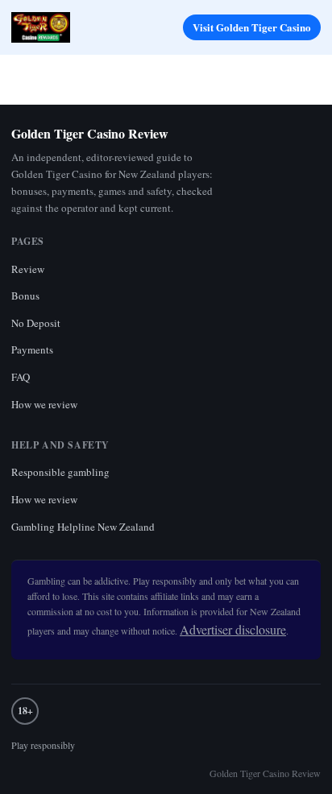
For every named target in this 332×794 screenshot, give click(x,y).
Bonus (25, 295)
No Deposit (35, 323)
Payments (32, 349)
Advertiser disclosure (233, 629)
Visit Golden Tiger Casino (252, 27)
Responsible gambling (60, 472)
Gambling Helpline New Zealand (83, 526)
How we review (44, 404)
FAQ (20, 377)
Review (27, 269)
